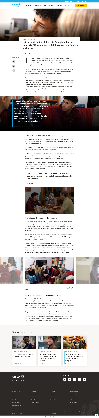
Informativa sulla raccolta (49, 416)
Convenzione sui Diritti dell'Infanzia (20, 397)
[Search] (86, 1)
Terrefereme (66, 245)
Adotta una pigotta (73, 394)
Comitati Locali (68, 1)
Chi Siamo (28, 5)
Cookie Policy (80, 411)
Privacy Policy (72, 411)
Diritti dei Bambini (35, 397)
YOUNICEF (52, 394)
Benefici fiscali (72, 399)
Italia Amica (34, 399)
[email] (13, 71)
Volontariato (53, 391)
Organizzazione (16, 391)
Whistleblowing (15, 402)
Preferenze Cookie (55, 413)
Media (45, 5)
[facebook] (13, 62)
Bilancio (14, 394)
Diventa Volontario (55, 5)
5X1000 (70, 397)
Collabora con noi (16, 405)
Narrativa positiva (29, 39)
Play (49, 200)
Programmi (33, 391)
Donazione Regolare (73, 391)
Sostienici (67, 5)
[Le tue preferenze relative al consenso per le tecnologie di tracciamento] (96, 415)
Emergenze (33, 394)
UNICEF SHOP (80, 1)
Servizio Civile (53, 399)
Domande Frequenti (73, 402)
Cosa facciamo (37, 5)
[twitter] (13, 66)
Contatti (14, 399)
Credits (52, 411)
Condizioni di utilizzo (61, 411)
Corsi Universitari (35, 402)
